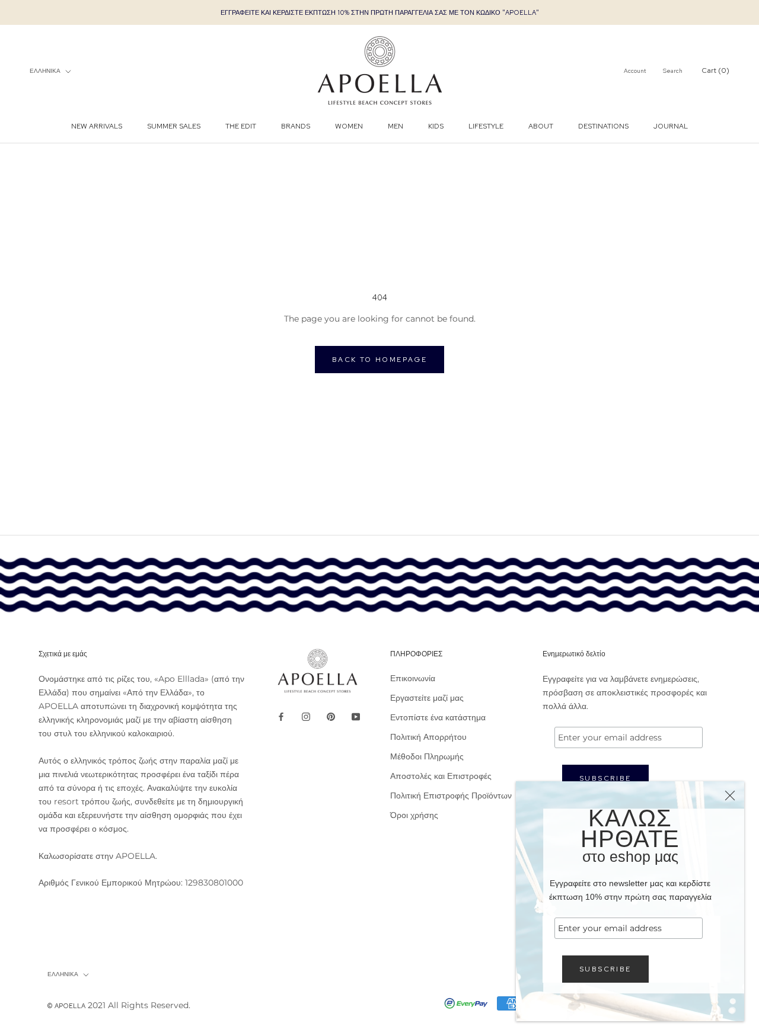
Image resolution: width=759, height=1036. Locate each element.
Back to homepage (379, 359)
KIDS (436, 126)
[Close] (730, 795)
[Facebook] (281, 716)
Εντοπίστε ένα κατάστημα (438, 717)
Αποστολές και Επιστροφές (441, 776)
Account (635, 71)
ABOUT (540, 126)
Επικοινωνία (412, 678)
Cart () (715, 71)
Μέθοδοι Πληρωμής (427, 756)
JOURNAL (670, 126)
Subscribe (605, 969)
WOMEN (349, 126)
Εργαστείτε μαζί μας (427, 697)
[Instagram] (306, 716)
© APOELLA (66, 1006)
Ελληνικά (45, 71)
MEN (395, 126)
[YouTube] (356, 716)
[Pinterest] (331, 716)
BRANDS (295, 126)
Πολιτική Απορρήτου (428, 737)
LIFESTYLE (485, 126)
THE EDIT (240, 126)
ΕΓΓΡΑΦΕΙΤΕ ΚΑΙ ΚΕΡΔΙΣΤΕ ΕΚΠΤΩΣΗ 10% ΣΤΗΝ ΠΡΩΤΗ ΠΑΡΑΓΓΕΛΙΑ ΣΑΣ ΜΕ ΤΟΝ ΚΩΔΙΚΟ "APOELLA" (380, 12)
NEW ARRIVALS (96, 126)
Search (673, 71)
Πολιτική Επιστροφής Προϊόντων (451, 795)
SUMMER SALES (173, 126)
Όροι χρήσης (414, 815)
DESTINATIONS (603, 126)
